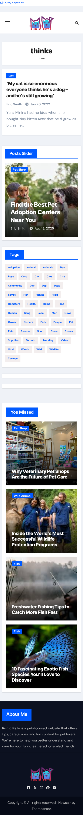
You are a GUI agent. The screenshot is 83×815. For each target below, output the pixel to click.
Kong (27, 313)
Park (43, 322)
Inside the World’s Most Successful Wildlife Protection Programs (38, 539)
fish (25, 294)
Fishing (40, 294)
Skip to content (12, 3)
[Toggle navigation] (7, 22)
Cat (11, 76)
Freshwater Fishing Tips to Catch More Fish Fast (40, 609)
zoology (13, 358)
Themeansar (41, 809)
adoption (14, 267)
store (54, 331)
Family (12, 294)
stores (69, 331)
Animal (31, 267)
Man (54, 313)
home (46, 304)
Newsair (64, 802)
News (67, 313)
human (12, 313)
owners (28, 322)
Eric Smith (14, 104)
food (55, 294)
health (31, 304)
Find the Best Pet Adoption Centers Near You (35, 212)
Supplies (13, 340)
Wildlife (54, 349)
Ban (62, 267)
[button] (72, 199)
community (15, 285)
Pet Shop (19, 169)
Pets (10, 331)
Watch (25, 349)
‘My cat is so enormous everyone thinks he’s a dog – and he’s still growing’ (37, 89)
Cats (49, 276)
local (41, 313)
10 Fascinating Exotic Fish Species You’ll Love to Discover (40, 674)
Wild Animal (22, 496)
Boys (11, 276)
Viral (11, 349)
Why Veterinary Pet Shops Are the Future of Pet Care (40, 474)
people (57, 322)
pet (71, 322)
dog (44, 285)
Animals (48, 267)
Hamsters (14, 304)
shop (40, 331)
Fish (17, 564)
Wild (39, 349)
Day (32, 285)
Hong (61, 304)
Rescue (25, 331)
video (64, 340)
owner (12, 322)
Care (24, 276)
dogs (57, 285)
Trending (48, 340)
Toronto (30, 340)
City (62, 276)
